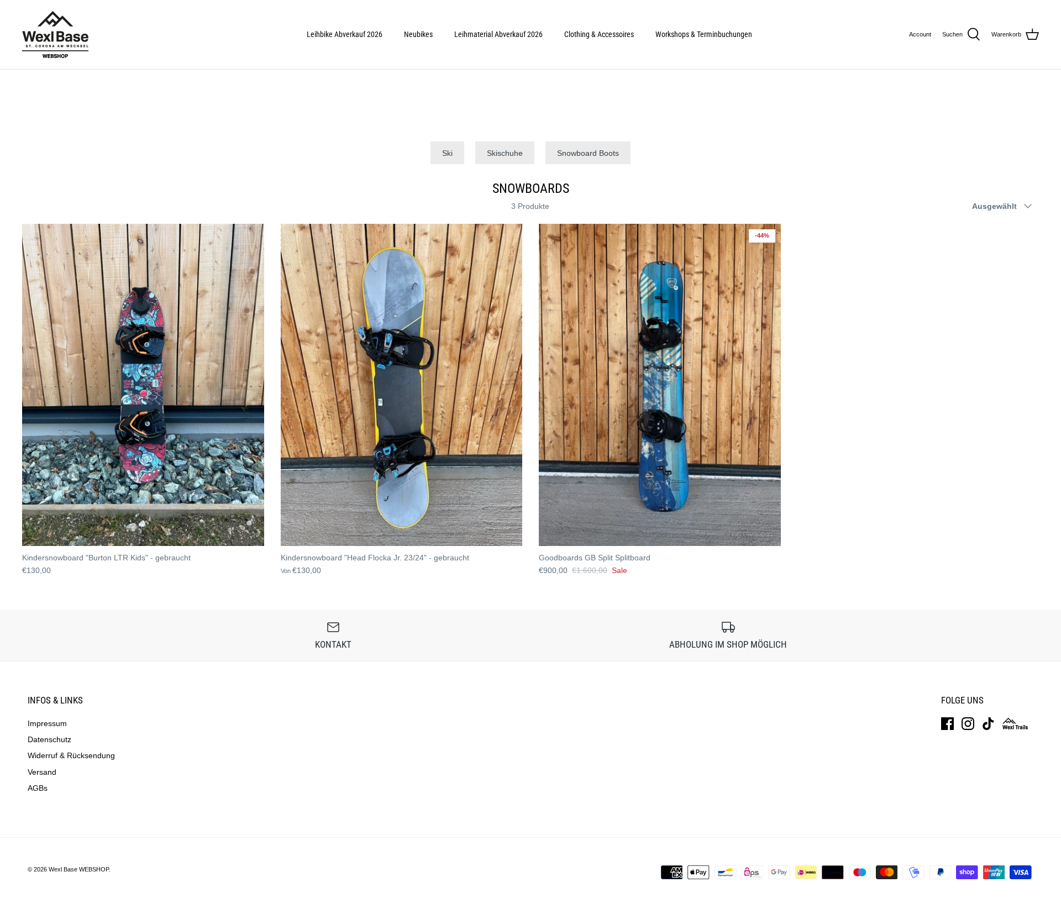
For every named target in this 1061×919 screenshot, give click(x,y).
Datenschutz (49, 739)
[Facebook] (947, 723)
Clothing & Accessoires (599, 34)
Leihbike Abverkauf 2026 (344, 34)
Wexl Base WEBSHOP (79, 869)
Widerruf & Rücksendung (71, 755)
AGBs (38, 788)
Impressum (47, 723)
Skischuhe (505, 153)
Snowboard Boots (588, 153)
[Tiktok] (988, 723)
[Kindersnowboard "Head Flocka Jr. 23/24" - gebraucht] (402, 385)
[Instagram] (968, 723)
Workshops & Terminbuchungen (703, 34)
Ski (447, 153)
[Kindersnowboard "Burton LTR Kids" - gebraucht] (143, 385)
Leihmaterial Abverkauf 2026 (498, 34)
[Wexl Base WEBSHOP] (55, 34)
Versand (42, 772)
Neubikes (418, 34)
